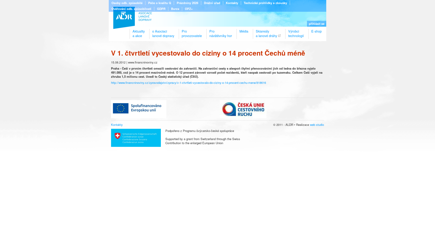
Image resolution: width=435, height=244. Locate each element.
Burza (175, 9)
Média (243, 31)
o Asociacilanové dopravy (163, 31)
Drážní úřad (212, 3)
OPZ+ (189, 9)
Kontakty (232, 3)
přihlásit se (316, 23)
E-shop (316, 31)
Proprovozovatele (192, 31)
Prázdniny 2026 (187, 3)
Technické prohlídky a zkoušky (265, 3)
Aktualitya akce (139, 31)
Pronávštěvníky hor (220, 31)
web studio (317, 124)
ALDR (132, 18)
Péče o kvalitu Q (159, 3)
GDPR (161, 9)
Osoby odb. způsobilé (127, 3)
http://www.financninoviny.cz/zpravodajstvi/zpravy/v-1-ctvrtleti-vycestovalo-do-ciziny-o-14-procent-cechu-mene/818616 (188, 82)
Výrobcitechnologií (296, 31)
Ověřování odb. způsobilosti (131, 9)
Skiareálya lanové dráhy (266, 31)
